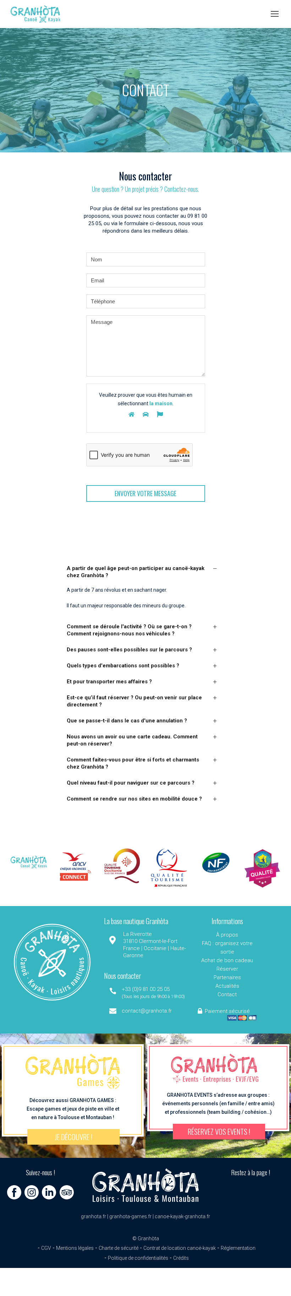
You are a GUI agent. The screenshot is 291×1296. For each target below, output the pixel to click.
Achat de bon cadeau (227, 960)
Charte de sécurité (118, 1248)
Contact (227, 994)
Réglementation (238, 1248)
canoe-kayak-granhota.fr (182, 1216)
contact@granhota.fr (147, 1011)
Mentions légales (75, 1248)
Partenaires (227, 977)
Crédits (181, 1258)
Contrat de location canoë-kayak (179, 1248)
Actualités (227, 986)
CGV (46, 1248)
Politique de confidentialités (138, 1258)
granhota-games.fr (130, 1216)
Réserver (227, 969)
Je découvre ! (73, 1136)
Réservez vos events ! (219, 1131)
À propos (227, 935)
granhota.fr (93, 1216)
